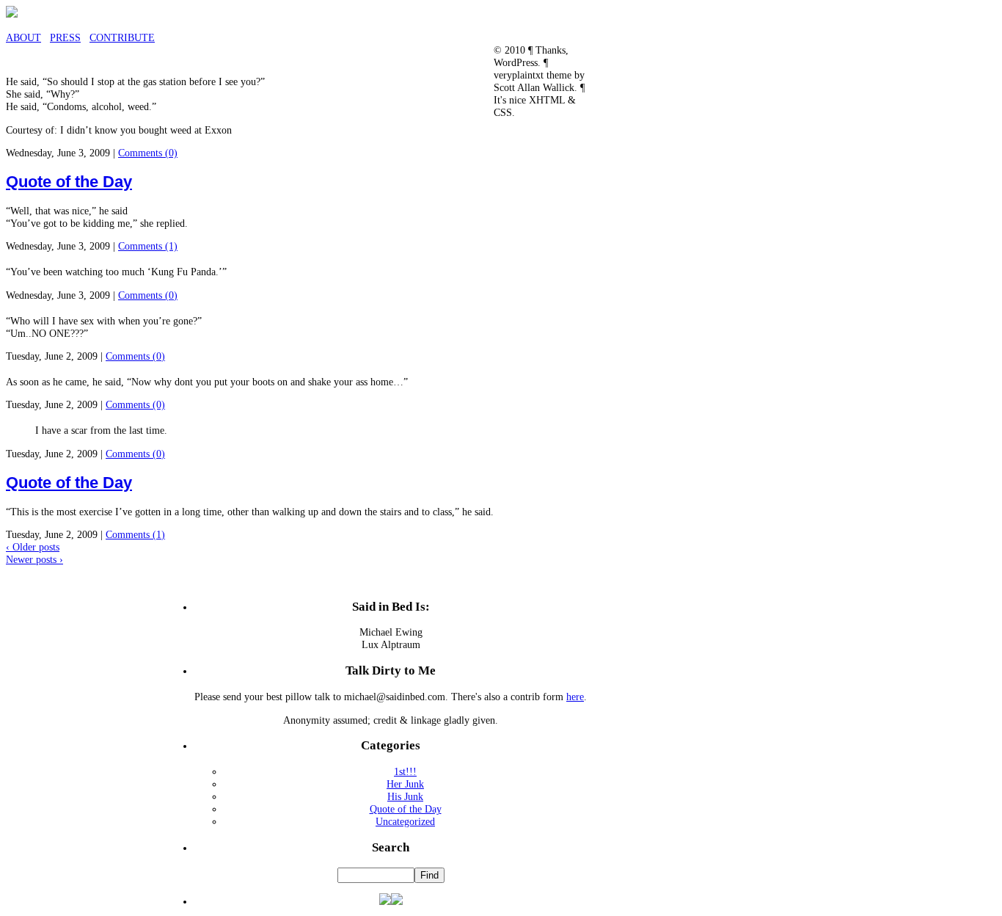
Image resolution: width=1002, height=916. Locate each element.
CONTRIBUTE (122, 37)
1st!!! (405, 771)
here (575, 696)
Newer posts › (34, 559)
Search (390, 847)
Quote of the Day (69, 181)
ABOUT (23, 37)
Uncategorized (405, 821)
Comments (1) (148, 246)
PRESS (65, 37)
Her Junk (405, 784)
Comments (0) (148, 153)
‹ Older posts (32, 547)
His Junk (405, 796)
